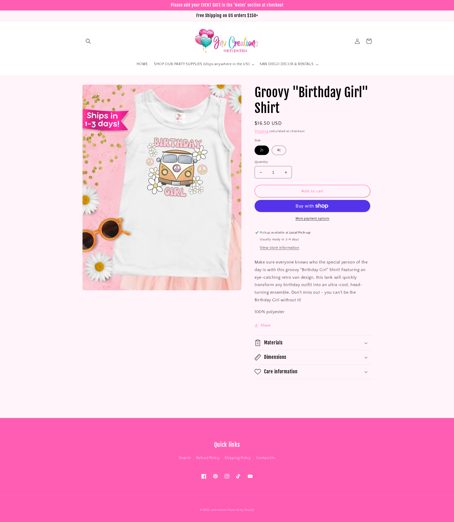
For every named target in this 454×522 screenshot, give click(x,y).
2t (262, 150)
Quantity (261, 162)
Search (185, 458)
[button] (88, 41)
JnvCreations (219, 510)
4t (279, 150)
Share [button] (266, 325)
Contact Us (265, 458)
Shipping (262, 131)
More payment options (312, 218)
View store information (279, 248)
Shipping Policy (238, 458)
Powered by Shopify (241, 510)
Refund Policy (208, 458)
